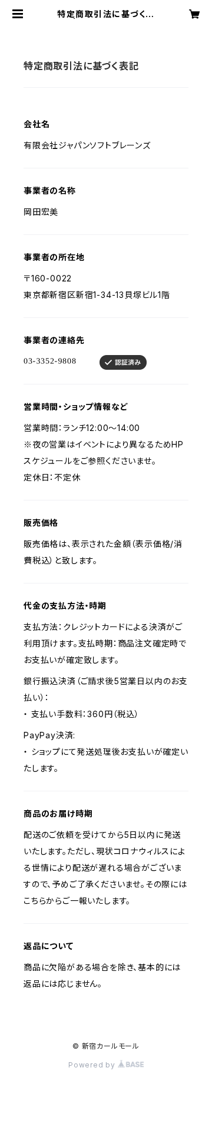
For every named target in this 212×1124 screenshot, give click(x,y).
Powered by (93, 1064)
